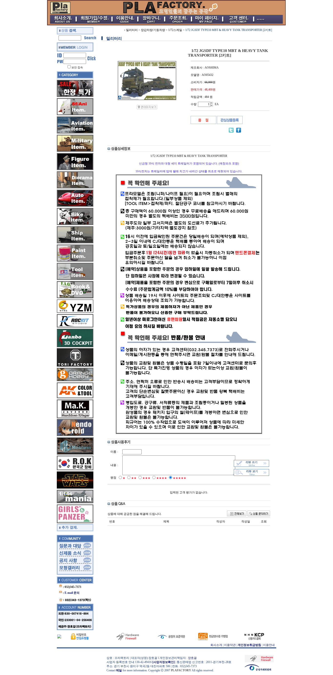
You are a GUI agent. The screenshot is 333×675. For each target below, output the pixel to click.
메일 (119, 670)
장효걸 (192, 658)
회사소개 (216, 645)
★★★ (146, 478)
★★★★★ (179, 478)
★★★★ (161, 478)
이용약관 (230, 645)
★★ (134, 478)
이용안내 (269, 645)
